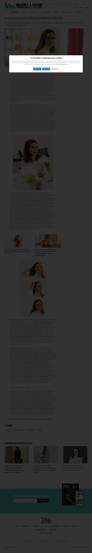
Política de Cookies (64, 64)
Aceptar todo (37, 69)
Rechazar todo (45, 69)
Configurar (54, 69)
